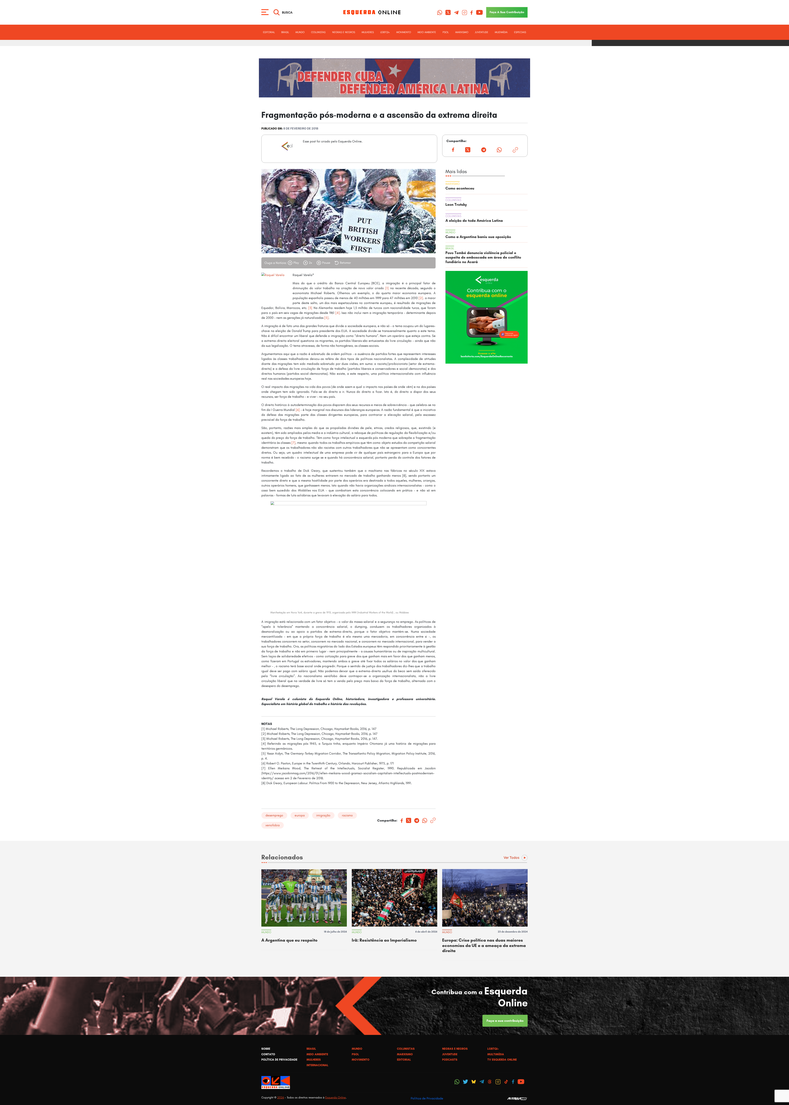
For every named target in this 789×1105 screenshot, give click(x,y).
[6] (298, 410)
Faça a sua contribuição (505, 1021)
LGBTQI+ (385, 32)
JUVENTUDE (481, 32)
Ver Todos (511, 857)
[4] (337, 313)
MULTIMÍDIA (501, 32)
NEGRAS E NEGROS (343, 32)
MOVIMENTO (403, 32)
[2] (421, 298)
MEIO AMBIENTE (427, 32)
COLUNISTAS (318, 32)
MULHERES (368, 32)
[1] (387, 288)
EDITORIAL (269, 32)
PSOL (446, 32)
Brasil (285, 32)
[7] (293, 443)
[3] (310, 308)
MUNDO (300, 32)
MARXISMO (461, 32)
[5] (326, 318)
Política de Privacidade (427, 1098)
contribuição (507, 12)
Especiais (520, 32)
